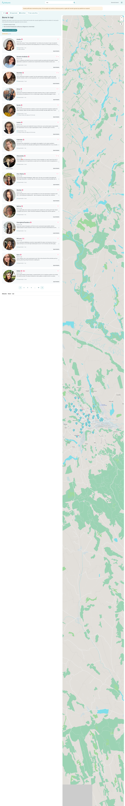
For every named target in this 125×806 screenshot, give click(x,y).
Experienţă (14, 13)
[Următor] (42, 287)
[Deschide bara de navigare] (121, 2)
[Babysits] (6, 2)
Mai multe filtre (33, 13)
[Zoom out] (121, 20)
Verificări (23, 13)
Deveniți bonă (115, 2)
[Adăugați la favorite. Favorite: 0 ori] (58, 39)
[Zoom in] (121, 17)
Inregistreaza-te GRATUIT (9, 30)
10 (38, 287)
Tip (5, 13)
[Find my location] (121, 24)
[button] (79, 420)
